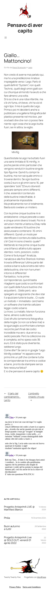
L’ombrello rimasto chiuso (36, 395)
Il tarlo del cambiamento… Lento (12, 397)
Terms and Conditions (32, 587)
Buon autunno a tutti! (12, 527)
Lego (30, 67)
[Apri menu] (5, 37)
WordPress (41, 577)
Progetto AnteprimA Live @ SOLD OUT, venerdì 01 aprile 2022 (18, 540)
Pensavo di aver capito (25, 28)
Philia (7, 518)
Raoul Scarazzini (19, 67)
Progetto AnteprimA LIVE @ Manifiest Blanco (19, 508)
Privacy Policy (15, 587)
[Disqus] (25, 446)
